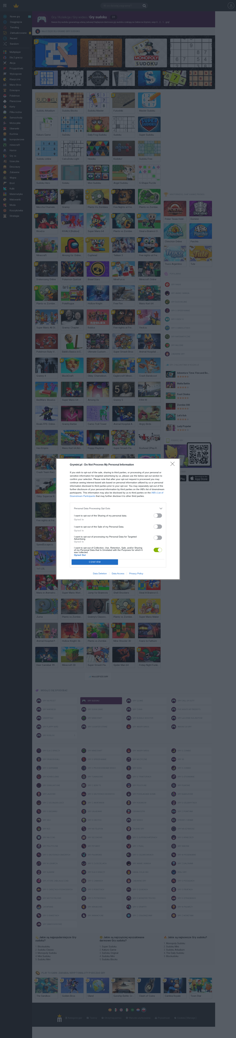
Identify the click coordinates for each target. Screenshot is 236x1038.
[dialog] (118, 519)
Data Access (118, 573)
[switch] (158, 515)
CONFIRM (95, 562)
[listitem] (118, 508)
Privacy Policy (136, 573)
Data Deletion (100, 573)
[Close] (173, 465)
